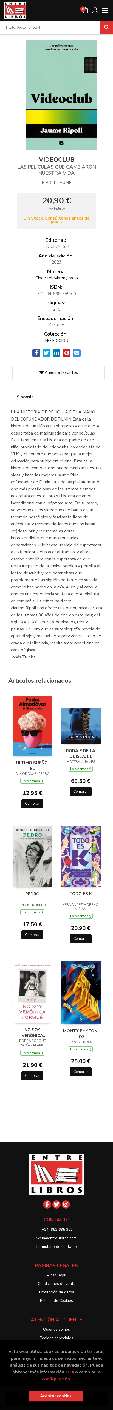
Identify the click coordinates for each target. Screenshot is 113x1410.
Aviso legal (56, 1275)
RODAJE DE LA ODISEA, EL (80, 753)
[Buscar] (106, 27)
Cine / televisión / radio (56, 278)
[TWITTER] (56, 1204)
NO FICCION (56, 340)
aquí (69, 1372)
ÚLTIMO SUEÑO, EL (32, 765)
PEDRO (32, 894)
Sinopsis (25, 397)
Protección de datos (56, 1292)
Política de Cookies (56, 1300)
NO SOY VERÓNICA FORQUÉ (32, 1032)
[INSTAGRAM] (66, 1204)
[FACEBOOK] (47, 1204)
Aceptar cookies (56, 1396)
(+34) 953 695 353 (56, 1229)
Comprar (32, 803)
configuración (56, 1379)
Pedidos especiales (56, 1338)
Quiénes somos (56, 1329)
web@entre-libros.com (56, 1238)
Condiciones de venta (56, 1283)
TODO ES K (80, 893)
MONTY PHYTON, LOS (80, 1033)
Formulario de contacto (56, 1246)
